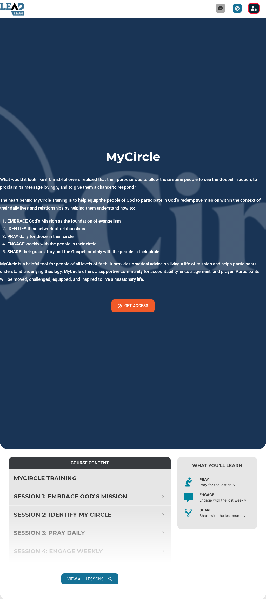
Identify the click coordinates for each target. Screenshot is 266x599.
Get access (136, 305)
